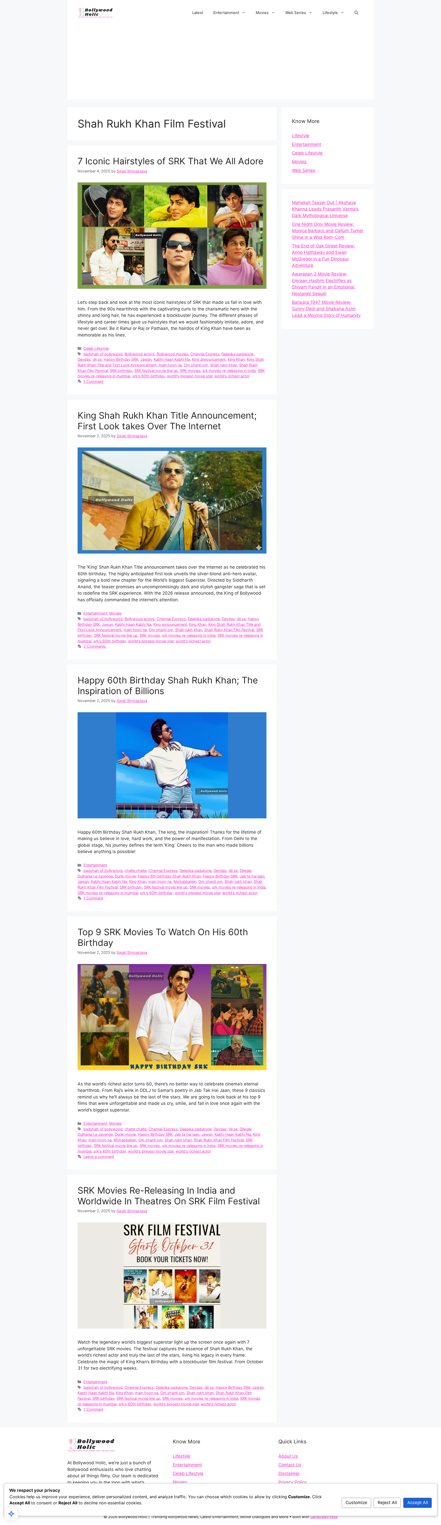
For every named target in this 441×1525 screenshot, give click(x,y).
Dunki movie (125, 876)
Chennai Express (204, 354)
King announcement (209, 359)
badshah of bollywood (102, 354)
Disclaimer (289, 1473)
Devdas (84, 359)
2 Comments (94, 646)
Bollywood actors (140, 354)
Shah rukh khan (223, 365)
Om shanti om (196, 365)
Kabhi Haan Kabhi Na (172, 359)
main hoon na (170, 365)
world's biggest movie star (189, 376)
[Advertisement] (220, 63)
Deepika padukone (237, 354)
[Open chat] (11, 1514)
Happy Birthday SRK (121, 359)
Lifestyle (330, 12)
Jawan (146, 359)
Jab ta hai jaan (252, 876)
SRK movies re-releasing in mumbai (108, 893)
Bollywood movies (172, 354)
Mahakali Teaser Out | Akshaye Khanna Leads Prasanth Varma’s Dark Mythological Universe (325, 209)
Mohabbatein (185, 881)
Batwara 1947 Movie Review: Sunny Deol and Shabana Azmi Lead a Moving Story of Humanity (326, 309)
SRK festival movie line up (156, 370)
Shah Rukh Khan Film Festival (229, 630)
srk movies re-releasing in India (229, 370)
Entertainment (226, 12)
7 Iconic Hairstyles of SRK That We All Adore (170, 161)
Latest (197, 12)
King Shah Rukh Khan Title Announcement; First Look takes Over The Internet (167, 420)
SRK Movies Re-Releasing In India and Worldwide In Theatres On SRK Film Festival (169, 1195)
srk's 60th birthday (148, 376)
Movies (262, 12)
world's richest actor (232, 376)
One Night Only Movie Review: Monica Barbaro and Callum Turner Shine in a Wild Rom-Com (327, 231)
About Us (288, 1456)
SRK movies (190, 370)
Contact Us (289, 1464)
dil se (97, 359)
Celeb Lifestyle (96, 348)
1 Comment (93, 381)
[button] (356, 12)
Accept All (417, 1502)
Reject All (387, 1502)
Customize (356, 1502)
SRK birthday (121, 370)
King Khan (236, 359)
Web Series (295, 12)
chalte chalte (135, 870)
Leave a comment (98, 1156)
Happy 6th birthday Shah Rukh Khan (169, 876)
